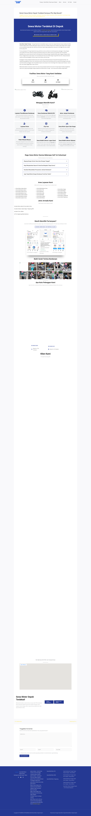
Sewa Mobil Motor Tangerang (52, 779)
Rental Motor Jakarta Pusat (21, 191)
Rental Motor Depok (62, 192)
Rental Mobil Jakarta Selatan (21, 196)
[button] (45, 34)
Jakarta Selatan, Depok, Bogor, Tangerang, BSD (24, 208)
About (60, 2)
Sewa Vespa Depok (29, 16)
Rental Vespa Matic (32, 15)
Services (64, 2)
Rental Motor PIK (40, 190)
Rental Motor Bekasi (41, 196)
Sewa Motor (39, 15)
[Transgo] (23, 777)
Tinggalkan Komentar (24, 15)
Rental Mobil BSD (40, 194)
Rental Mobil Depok (62, 193)
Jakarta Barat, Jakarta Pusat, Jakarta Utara (23, 206)
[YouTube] (20, 777)
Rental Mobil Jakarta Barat (21, 190)
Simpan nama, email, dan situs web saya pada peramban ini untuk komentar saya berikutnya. (39, 753)
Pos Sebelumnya (18, 721)
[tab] (45, 161)
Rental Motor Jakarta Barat (21, 188)
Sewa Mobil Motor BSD (51, 775)
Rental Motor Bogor (62, 189)
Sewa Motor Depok (45, 15)
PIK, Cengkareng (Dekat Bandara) (21, 214)
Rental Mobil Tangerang (62, 197)
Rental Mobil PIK (40, 191)
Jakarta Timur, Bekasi (19, 211)
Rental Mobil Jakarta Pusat (21, 193)
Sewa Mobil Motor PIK (51, 771)
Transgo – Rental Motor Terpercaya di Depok (48, 2)
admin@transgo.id (36, 803)
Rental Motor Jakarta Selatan (21, 194)
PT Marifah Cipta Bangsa (46, 30)
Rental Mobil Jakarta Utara (42, 188)
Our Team (70, 2)
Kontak (74, 2)
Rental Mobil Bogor (62, 190)
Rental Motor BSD (40, 193)
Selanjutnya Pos (73, 721)
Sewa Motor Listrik (53, 15)
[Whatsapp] (18, 777)
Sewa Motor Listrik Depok (63, 15)
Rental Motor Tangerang (63, 195)
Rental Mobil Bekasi (41, 197)
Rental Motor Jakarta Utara (21, 197)
